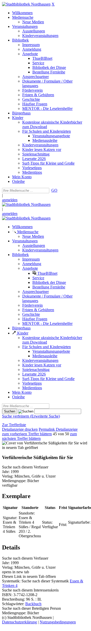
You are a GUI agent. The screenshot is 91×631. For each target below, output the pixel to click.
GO (54, 190)
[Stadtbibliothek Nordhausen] (26, 4)
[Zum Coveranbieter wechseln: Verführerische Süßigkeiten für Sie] (40, 443)
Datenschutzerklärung (19, 622)
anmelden (9, 200)
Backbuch (33, 604)
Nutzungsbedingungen (58, 622)
